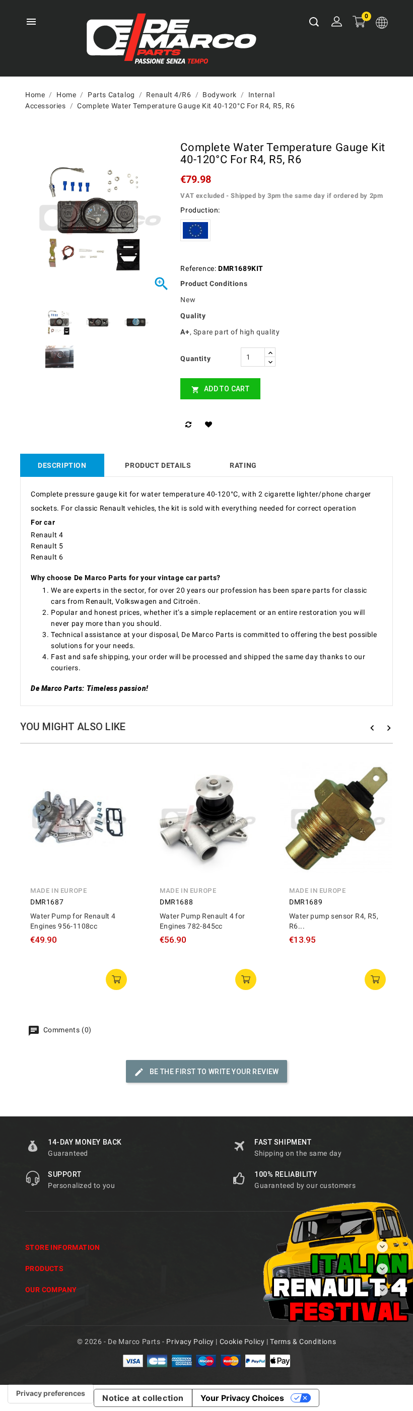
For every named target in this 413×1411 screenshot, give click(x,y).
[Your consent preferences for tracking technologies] (50, 1393)
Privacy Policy (190, 1341)
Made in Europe (58, 890)
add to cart (116, 979)
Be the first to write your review (213, 1072)
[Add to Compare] (189, 424)
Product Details (158, 465)
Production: (200, 210)
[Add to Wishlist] (210, 424)
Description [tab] (62, 465)
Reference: (198, 268)
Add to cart (220, 389)
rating (243, 465)
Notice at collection (143, 1398)
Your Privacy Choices (242, 1398)
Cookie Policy (242, 1341)
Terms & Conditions (303, 1341)
